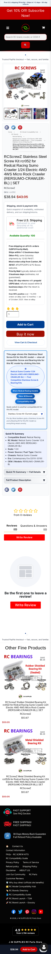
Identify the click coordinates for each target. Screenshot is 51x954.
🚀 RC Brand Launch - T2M (19, 898)
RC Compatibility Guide (17, 858)
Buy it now (25, 334)
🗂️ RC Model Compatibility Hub (21, 886)
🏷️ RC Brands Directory (17, 890)
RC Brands (14, 134)
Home (10, 132)
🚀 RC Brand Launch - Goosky (20, 902)
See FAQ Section (22, 813)
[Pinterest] (27, 912)
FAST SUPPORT (22, 810)
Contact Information (15, 850)
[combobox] (25, 37)
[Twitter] (20, 912)
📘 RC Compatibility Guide (18, 894)
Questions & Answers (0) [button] (33, 527)
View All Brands (26, 396)
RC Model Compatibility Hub (29, 132)
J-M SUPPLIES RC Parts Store (29, 918)
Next (43, 113)
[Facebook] (13, 912)
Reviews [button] (12, 527)
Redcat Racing (17, 136)
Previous (8, 113)
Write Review (24, 537)
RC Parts (33, 874)
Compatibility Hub (25, 401)
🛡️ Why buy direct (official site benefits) (25, 882)
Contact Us (17, 846)
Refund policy (12, 866)
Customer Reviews (15, 878)
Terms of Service (31, 862)
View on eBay (29, 299)
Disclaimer (11, 870)
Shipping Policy (30, 866)
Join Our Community (15, 874)
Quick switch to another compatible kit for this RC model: (24, 408)
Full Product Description (18, 480)
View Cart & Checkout (26, 342)
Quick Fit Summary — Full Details (23, 472)
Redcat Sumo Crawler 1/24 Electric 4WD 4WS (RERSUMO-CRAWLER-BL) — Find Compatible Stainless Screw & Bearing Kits (27, 140)
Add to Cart (29, 949)
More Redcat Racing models (25, 391)
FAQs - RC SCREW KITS (17, 854)
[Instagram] (34, 912)
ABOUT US (24, 870)
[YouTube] (41, 912)
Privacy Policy (12, 862)
